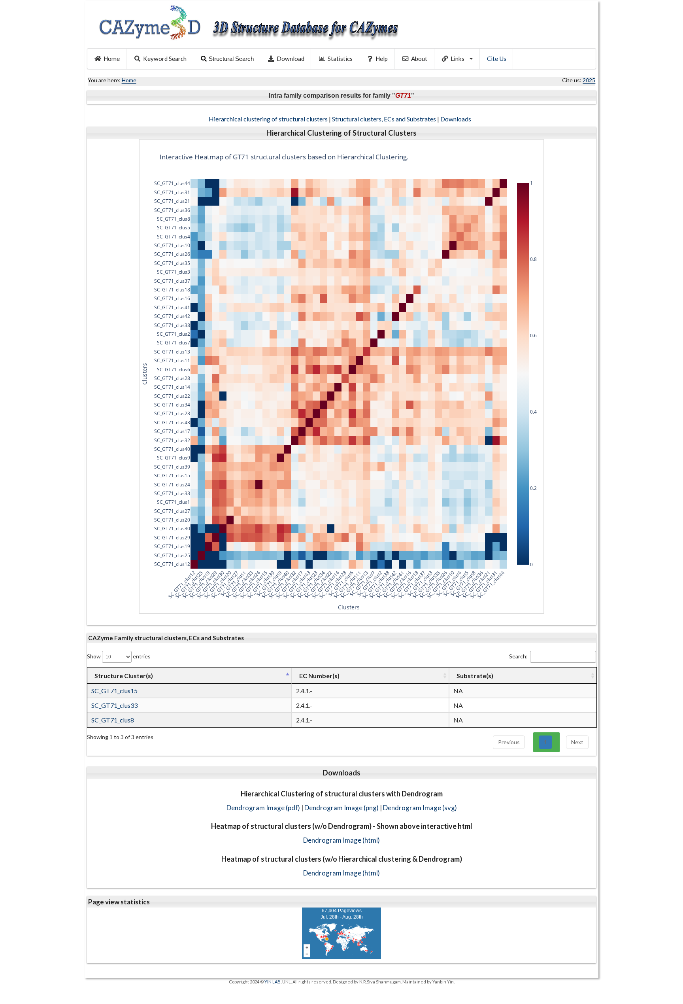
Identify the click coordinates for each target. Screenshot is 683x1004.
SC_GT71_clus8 (112, 720)
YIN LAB (272, 981)
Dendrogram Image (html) (341, 840)
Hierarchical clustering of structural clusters (268, 119)
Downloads (456, 119)
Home (112, 58)
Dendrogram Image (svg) (420, 808)
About (419, 58)
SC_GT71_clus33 (114, 705)
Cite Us (496, 58)
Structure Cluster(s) (123, 675)
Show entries (119, 656)
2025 (589, 80)
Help (381, 58)
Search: (518, 656)
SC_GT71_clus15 (114, 690)
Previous (509, 742)
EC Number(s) (319, 675)
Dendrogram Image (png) (341, 808)
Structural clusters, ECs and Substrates (384, 119)
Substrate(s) (475, 675)
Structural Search (231, 58)
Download (290, 58)
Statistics (340, 58)
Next (577, 742)
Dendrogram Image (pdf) (263, 808)
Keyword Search (165, 58)
